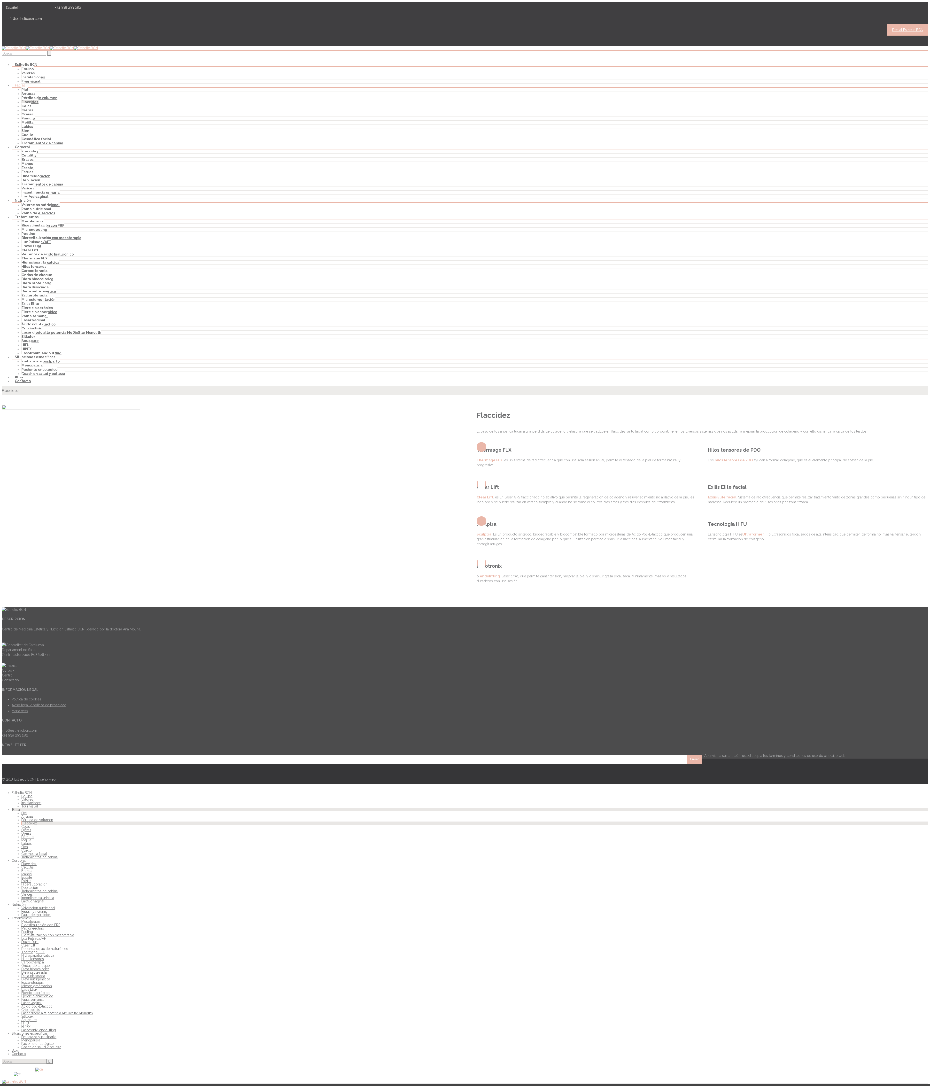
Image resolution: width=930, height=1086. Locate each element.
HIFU (26, 345)
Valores (28, 73)
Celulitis (29, 155)
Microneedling (34, 230)
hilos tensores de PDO (734, 460)
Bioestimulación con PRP (43, 225)
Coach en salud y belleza (43, 374)
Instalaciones (33, 77)
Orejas (27, 114)
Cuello (27, 135)
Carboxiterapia (34, 271)
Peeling (28, 234)
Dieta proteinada (36, 283)
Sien (25, 131)
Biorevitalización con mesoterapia (51, 238)
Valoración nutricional (41, 205)
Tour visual (31, 81)
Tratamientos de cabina (42, 143)
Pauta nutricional (36, 209)
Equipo (28, 69)
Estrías (27, 172)
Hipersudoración (36, 176)
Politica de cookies (26, 699)
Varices (28, 188)
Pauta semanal (35, 316)
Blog (19, 378)
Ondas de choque (37, 275)
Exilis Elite (30, 304)
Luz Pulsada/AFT (36, 242)
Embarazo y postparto (41, 361)
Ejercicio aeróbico (37, 308)
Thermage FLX (34, 258)
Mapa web (20, 711)
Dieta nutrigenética (39, 291)
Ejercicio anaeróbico (39, 312)
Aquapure (30, 341)
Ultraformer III (754, 534)
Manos (27, 164)
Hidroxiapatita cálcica (40, 262)
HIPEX (26, 349)
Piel (25, 90)
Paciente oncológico (39, 370)
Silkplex (28, 337)
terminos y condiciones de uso (793, 756)
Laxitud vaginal (35, 197)
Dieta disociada (35, 287)
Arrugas (28, 94)
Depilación (31, 180)
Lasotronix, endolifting (42, 353)
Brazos (27, 160)
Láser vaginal (33, 320)
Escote (27, 168)
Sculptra (484, 534)
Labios (27, 127)
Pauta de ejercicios (38, 213)
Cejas (26, 106)
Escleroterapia (34, 295)
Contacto (23, 381)
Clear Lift (30, 250)
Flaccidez (30, 102)
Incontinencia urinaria (41, 192)
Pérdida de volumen (39, 98)
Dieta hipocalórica (37, 279)
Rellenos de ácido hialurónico (48, 254)
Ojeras (27, 110)
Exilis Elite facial (722, 497)
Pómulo (28, 118)
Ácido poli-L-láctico (38, 324)
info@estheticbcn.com (24, 19)
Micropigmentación (38, 300)
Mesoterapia (33, 221)
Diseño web (46, 779)
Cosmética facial (36, 139)
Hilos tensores (34, 267)
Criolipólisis (32, 328)
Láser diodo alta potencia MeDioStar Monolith (61, 332)
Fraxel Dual (31, 246)
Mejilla (27, 122)
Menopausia (32, 365)
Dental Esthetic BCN (907, 30)
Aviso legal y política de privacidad (39, 705)
